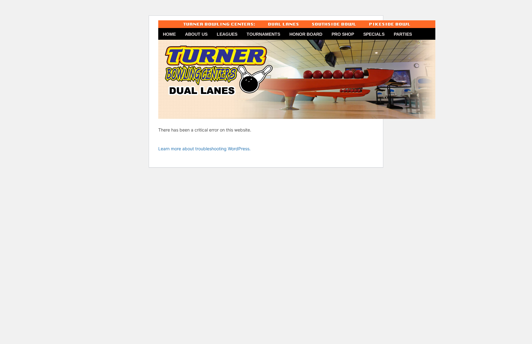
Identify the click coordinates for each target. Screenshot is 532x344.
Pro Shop (343, 34)
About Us (196, 34)
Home (169, 34)
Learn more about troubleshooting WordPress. (204, 148)
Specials (374, 34)
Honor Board (305, 34)
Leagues (227, 34)
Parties (403, 34)
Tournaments (263, 34)
